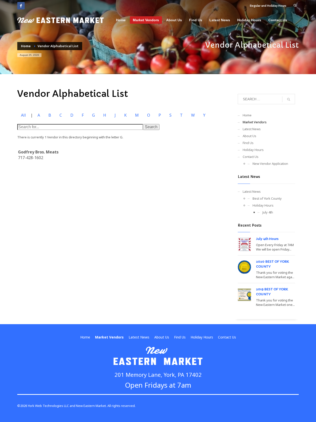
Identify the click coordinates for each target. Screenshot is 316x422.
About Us (249, 136)
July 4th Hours (267, 239)
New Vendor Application (270, 163)
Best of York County (267, 198)
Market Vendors (255, 122)
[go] (288, 99)
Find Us (248, 143)
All (23, 115)
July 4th (267, 212)
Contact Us (250, 156)
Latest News (252, 129)
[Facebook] (21, 5)
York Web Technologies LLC (48, 405)
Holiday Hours (253, 150)
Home (247, 115)
